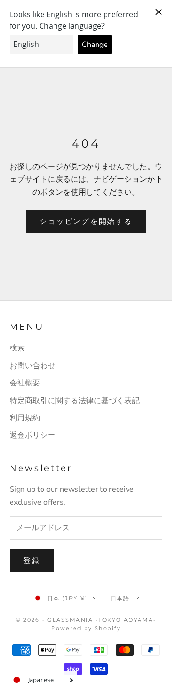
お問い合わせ (32, 365)
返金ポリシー (32, 435)
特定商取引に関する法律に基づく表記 (75, 400)
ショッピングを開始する (86, 221)
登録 (31, 561)
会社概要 (25, 383)
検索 (17, 348)
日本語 (120, 598)
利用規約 (25, 418)
